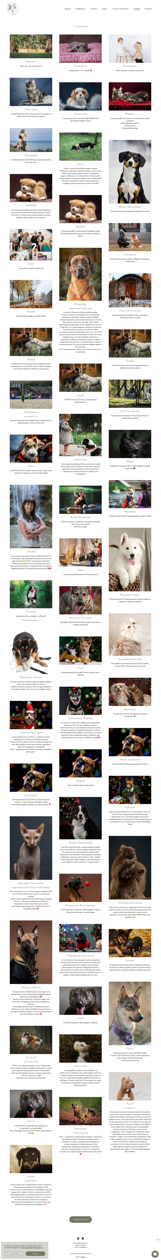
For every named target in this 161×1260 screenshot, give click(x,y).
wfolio (83, 1257)
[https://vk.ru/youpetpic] (78, 1238)
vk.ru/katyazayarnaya (80, 1133)
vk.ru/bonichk (130, 1108)
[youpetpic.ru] (12, 9)
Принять (35, 1254)
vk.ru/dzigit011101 (31, 416)
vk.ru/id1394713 (31, 1181)
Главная (67, 9)
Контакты (148, 9)
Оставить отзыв (82, 26)
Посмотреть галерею (30, 620)
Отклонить (14, 1254)
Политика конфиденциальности (80, 1253)
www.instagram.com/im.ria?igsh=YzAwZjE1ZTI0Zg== (31, 887)
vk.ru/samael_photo (31, 1061)
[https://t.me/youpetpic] (83, 1238)
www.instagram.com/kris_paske (80, 308)
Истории (93, 9)
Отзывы (137, 9)
